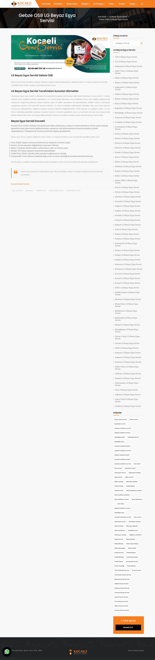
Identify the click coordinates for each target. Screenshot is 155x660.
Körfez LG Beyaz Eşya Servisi (127, 288)
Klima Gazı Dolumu (132, 544)
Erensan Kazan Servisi (121, 592)
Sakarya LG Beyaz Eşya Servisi (128, 353)
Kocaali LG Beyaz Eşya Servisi (127, 274)
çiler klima (120, 504)
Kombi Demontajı (132, 557)
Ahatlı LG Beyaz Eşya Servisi (127, 78)
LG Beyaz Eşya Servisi (118, 17)
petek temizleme (119, 530)
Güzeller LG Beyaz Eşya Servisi (128, 197)
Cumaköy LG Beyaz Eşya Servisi (128, 122)
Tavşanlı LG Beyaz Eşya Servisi (128, 378)
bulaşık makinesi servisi (73, 190)
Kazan (133, 4)
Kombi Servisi (119, 552)
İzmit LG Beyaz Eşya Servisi (126, 229)
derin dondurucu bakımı (122, 495)
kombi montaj (118, 486)
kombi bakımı (130, 486)
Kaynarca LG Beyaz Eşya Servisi (128, 264)
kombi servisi (118, 490)
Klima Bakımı (130, 539)
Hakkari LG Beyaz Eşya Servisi (127, 206)
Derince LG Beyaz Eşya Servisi (127, 143)
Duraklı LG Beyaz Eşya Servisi (127, 152)
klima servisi (29, 190)
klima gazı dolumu (132, 481)
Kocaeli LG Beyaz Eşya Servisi (127, 278)
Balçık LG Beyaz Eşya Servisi (127, 99)
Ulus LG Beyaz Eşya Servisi (126, 390)
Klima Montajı (118, 544)
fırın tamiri (137, 464)
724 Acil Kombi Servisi (121, 570)
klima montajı (118, 481)
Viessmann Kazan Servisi (122, 575)
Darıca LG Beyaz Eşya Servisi (127, 134)
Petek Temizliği (119, 566)
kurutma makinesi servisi (122, 464)
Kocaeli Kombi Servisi (20, 184)
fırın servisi (118, 468)
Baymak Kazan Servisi (121, 579)
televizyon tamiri (130, 468)
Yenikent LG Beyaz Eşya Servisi (128, 406)
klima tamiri (118, 477)
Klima (111, 4)
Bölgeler (85, 4)
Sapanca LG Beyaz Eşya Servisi (128, 357)
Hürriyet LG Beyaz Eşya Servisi (127, 220)
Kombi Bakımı (131, 552)
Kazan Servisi (136, 570)
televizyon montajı (134, 473)
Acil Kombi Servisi (132, 561)
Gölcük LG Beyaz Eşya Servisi (127, 192)
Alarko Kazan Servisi (121, 597)
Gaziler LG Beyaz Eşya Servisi (127, 171)
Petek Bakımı (131, 566)
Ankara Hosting (138, 650)
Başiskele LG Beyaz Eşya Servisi (128, 108)
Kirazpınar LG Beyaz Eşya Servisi (128, 269)
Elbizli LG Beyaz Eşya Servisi (127, 162)
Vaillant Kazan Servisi (121, 584)
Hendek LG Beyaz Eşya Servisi (127, 215)
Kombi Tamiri (118, 561)
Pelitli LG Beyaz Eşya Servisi (126, 348)
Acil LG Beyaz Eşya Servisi (126, 62)
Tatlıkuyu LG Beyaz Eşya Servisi (128, 374)
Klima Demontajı (119, 548)
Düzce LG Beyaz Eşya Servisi (127, 157)
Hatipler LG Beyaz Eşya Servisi (127, 211)
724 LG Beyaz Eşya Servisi (126, 57)
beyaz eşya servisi (17, 190)
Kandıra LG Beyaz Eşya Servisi (127, 239)
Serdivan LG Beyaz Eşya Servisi (128, 362)
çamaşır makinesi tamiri (122, 446)
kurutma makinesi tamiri (122, 459)
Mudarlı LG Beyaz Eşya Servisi (127, 325)
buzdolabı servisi (41, 190)
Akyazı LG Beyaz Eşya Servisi (127, 83)
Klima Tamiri (132, 548)
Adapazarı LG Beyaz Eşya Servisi (128, 66)
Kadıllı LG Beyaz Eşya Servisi (127, 234)
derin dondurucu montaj (133, 490)
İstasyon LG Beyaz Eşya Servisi (128, 225)
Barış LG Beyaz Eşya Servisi (126, 103)
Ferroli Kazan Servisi (121, 601)
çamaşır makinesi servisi (56, 190)
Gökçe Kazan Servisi (121, 606)
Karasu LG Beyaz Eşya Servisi (127, 250)
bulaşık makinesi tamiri (121, 455)
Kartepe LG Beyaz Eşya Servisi (127, 260)
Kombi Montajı (119, 557)
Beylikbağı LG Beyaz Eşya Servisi (128, 113)
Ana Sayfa (46, 4)
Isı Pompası (98, 4)
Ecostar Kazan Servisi (121, 610)
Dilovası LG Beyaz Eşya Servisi (127, 148)
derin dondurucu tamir (121, 499)
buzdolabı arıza (119, 441)
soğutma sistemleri (135, 535)
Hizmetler (58, 4)
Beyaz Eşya (72, 4)
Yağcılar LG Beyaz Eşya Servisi (127, 395)
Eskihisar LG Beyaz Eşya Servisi (128, 166)
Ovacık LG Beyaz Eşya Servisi (127, 343)
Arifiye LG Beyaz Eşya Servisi (127, 94)
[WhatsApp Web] (7, 652)
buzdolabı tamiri (119, 437)
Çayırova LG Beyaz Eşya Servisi (128, 117)
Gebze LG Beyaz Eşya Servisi (127, 176)
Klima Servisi (118, 539)
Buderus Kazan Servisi (121, 588)
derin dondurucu (137, 499)
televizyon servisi (120, 473)
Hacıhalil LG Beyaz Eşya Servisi (128, 201)
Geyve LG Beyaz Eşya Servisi (127, 187)
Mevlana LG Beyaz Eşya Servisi (128, 299)
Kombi (122, 4)
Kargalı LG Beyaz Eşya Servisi (127, 255)
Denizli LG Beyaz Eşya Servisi (127, 138)
